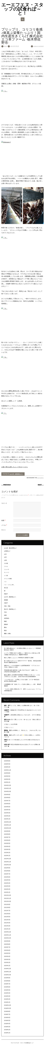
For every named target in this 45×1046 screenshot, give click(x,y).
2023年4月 (7, 846)
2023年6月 (7, 840)
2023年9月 (7, 831)
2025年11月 (7, 770)
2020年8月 (7, 944)
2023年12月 (7, 822)
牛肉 (5, 612)
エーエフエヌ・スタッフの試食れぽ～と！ (22, 8)
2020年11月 (7, 935)
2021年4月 (7, 919)
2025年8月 (7, 773)
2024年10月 (7, 791)
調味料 (6, 624)
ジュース (6, 569)
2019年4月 (7, 993)
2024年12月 (7, 785)
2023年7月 (7, 837)
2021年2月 (7, 926)
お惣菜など (7, 551)
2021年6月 (7, 913)
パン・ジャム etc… (9, 584)
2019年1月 (7, 1002)
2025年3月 (7, 779)
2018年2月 (7, 1029)
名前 (3, 520)
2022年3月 (7, 886)
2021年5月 (7, 916)
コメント (4, 503)
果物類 (6, 600)
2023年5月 (7, 843)
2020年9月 (7, 941)
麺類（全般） (8, 633)
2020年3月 (7, 959)
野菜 (5, 630)
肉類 (5, 615)
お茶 (5, 557)
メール (4, 525)
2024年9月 (7, 794)
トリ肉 (6, 575)
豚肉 (5, 627)
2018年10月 (7, 1008)
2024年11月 (7, 788)
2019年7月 (7, 984)
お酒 (5, 560)
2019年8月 (7, 981)
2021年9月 (7, 904)
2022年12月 (7, 858)
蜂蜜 (5, 621)
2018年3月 (7, 1026)
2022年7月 (7, 874)
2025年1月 (7, 782)
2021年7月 (7, 910)
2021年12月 (7, 895)
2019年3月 (7, 996)
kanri (5, 46)
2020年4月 (7, 956)
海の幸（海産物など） (10, 609)
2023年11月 (7, 825)
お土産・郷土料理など (10, 548)
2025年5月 (7, 776)
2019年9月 (7, 977)
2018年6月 (7, 1017)
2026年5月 (7, 764)
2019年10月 (7, 975)
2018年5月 (7, 1020)
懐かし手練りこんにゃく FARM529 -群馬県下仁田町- (19, 657)
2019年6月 (7, 987)
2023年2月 (7, 852)
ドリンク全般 (8, 578)
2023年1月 (7, 855)
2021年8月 (7, 907)
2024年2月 (7, 816)
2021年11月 (7, 898)
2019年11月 (7, 971)
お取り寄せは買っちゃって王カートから (14, 467)
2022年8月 (7, 871)
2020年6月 (7, 950)
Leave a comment (38, 46)
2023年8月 (7, 834)
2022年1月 (7, 892)
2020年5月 (7, 953)
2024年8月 (7, 797)
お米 (5, 554)
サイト (3, 530)
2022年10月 (7, 864)
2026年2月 (7, 767)
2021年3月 (7, 922)
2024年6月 (7, 803)
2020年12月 (7, 932)
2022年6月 (7, 877)
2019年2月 (7, 999)
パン (5, 581)
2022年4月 (7, 883)
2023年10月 (7, 828)
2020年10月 (7, 938)
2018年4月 (7, 1023)
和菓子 (6, 594)
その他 (6, 563)
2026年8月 (7, 761)
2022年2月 (7, 889)
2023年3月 (7, 849)
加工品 (6, 587)
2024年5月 (7, 806)
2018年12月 (7, 1005)
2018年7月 (7, 1014)
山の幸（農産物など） (16, 474)
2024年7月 (7, 800)
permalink (40, 478)
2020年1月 (7, 965)
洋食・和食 (7, 606)
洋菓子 (6, 603)
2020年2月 (7, 962)
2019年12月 (7, 968)
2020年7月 (7, 947)
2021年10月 (7, 901)
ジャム (6, 566)
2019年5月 (7, 990)
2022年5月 (7, 880)
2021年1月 (7, 929)
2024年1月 (7, 819)
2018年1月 (7, 1033)
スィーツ (6, 572)
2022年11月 (7, 861)
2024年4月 (7, 809)
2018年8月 (7, 1011)
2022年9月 (7, 868)
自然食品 (6, 618)
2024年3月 (7, 813)
